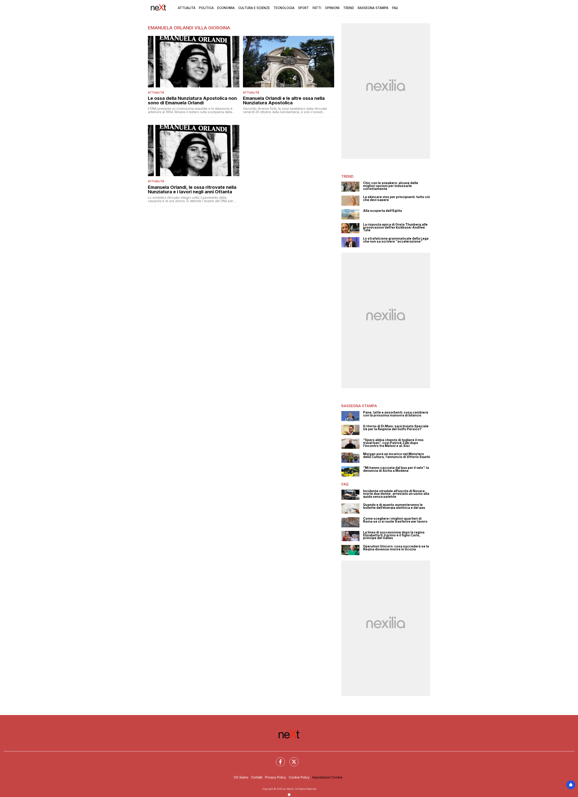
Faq (395, 8)
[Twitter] (291, 759)
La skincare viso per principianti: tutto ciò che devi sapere (396, 198)
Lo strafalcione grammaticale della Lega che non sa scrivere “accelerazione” (396, 240)
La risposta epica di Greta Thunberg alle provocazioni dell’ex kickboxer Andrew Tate (395, 227)
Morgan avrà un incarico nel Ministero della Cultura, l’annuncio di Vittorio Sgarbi (396, 455)
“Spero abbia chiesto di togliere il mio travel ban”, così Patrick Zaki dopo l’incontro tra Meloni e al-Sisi (393, 443)
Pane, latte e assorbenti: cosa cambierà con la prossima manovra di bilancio (395, 414)
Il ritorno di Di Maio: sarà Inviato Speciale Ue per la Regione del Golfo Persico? (396, 427)
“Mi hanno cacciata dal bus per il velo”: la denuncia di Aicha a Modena (396, 469)
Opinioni (332, 8)
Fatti (316, 8)
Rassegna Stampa (373, 8)
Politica (206, 8)
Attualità (186, 8)
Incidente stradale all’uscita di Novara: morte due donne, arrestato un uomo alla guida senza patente (396, 494)
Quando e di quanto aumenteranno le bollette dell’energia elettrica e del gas (394, 506)
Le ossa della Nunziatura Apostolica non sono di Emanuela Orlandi (192, 100)
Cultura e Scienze (254, 8)
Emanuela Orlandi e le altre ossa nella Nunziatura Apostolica (284, 100)
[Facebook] (278, 759)
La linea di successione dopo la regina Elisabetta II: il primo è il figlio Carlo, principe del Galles (393, 535)
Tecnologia (283, 8)
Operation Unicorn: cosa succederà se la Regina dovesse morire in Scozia (396, 548)
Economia (226, 8)
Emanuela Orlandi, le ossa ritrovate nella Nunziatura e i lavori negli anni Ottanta (192, 189)
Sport (303, 8)
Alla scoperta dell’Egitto (382, 210)
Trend (348, 8)
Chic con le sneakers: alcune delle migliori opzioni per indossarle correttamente (390, 186)
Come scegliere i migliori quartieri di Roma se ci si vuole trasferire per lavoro (395, 520)
